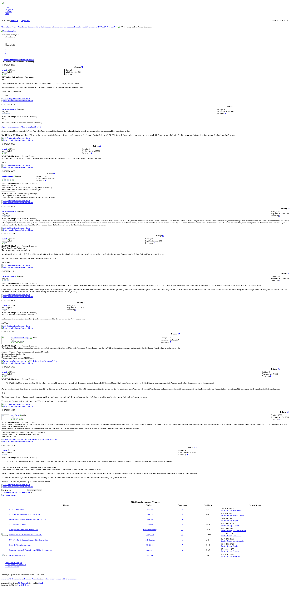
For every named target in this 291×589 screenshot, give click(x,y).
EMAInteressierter (9, 109)
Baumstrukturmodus (12, 60)
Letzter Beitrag (226, 510)
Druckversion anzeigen (13, 563)
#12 (195, 447)
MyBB (40, 583)
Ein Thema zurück (10, 492)
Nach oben (36, 579)
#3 (100, 146)
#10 (279, 369)
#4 (54, 173)
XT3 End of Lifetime (16, 509)
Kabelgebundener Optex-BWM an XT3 (23, 530)
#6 (163, 236)
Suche (7, 8)
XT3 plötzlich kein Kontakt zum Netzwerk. (24, 514)
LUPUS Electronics (90, 27)
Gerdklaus (149, 519)
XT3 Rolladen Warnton (17, 525)
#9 (179, 334)
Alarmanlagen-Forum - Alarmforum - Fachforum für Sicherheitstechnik (26, 27)
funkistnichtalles (8, 176)
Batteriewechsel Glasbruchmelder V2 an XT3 (25, 535)
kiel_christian (150, 540)
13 (182, 530)
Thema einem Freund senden (15, 565)
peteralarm (15, 415)
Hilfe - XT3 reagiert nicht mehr (20, 545)
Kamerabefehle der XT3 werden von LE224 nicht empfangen (31, 550)
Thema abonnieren (12, 567)
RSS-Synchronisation (69, 579)
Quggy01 (149, 550)
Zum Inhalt (45, 579)
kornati (4, 70)
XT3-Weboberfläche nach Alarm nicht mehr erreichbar (28, 540)
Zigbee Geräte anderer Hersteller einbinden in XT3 (27, 519)
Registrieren (25, 21)
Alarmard (149, 555)
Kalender (8, 12)
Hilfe (7, 14)
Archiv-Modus (55, 579)
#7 (289, 273)
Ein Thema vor (24, 492)
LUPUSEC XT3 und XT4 (107, 27)
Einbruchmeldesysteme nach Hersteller (67, 27)
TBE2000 (149, 509)
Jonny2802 (150, 535)
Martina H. (237, 536)
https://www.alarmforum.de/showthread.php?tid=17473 (21, 127)
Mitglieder (9, 10)
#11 (288, 412)
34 (182, 509)
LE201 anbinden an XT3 (18, 555)
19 (182, 535)
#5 (289, 208)
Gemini (235, 546)
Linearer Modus (27, 60)
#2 (234, 106)
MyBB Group (24, 585)
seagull (235, 520)
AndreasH (236, 556)
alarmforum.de (25, 579)
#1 (82, 67)
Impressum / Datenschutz (10, 579)
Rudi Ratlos (237, 510)
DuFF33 (150, 525)
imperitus (150, 514)
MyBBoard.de (23, 583)
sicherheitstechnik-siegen (20, 338)
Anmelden (14, 21)
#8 (84, 302)
